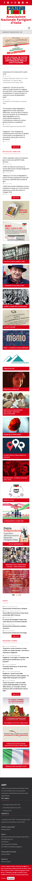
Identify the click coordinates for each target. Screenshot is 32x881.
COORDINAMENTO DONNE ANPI (14, 521)
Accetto (4, 878)
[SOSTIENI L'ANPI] (16, 231)
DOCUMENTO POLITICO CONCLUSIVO (16, 723)
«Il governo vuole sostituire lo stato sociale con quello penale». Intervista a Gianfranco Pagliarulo (16, 650)
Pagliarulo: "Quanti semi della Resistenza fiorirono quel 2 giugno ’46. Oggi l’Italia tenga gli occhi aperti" (16, 675)
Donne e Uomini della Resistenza (15, 306)
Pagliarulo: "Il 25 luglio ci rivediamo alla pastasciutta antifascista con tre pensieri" (16, 659)
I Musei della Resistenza (12, 434)
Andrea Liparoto (5, 829)
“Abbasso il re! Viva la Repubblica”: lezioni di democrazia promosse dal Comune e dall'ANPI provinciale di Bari (15, 178)
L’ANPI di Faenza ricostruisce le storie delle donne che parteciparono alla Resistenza (16, 169)
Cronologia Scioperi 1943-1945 (11, 804)
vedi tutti (16, 636)
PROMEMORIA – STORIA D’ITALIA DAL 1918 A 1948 (15, 478)
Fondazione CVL (7, 810)
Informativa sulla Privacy (21, 874)
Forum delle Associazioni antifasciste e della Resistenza (16, 744)
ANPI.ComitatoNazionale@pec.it (13, 846)
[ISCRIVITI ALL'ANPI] (16, 210)
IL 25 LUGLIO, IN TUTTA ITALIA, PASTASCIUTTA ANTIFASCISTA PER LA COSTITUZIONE (16, 59)
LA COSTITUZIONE (9, 327)
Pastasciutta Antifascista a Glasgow (15, 608)
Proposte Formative (11, 389)
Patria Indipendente (16, 544)
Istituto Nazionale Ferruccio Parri (12, 807)
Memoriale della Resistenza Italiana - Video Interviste (16, 565)
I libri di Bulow (9, 368)
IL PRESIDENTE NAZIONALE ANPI (14, 285)
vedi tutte (16, 147)
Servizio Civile (9, 500)
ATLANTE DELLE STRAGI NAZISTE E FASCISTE (15, 456)
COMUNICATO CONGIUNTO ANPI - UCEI (15, 73)
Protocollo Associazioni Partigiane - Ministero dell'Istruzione (13, 412)
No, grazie (11, 878)
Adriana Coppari (5, 861)
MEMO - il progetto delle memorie (16, 347)
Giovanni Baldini (5, 854)
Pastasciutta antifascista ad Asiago (15, 633)
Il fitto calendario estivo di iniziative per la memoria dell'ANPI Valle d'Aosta (15, 160)
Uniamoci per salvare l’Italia (16, 766)
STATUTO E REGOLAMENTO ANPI (14, 261)
